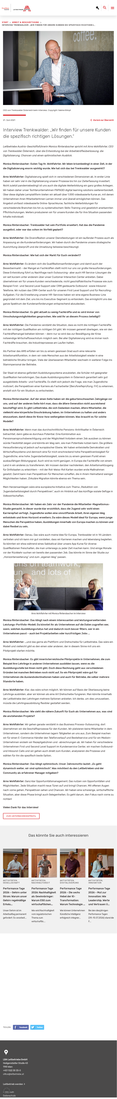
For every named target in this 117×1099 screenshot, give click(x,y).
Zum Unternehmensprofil (21, 816)
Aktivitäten (10, 880)
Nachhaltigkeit (40, 883)
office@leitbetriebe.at (13, 1074)
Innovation (94, 883)
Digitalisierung (69, 883)
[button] (6, 1090)
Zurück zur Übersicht (103, 120)
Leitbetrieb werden (13, 1084)
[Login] (97, 7)
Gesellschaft (11, 883)
